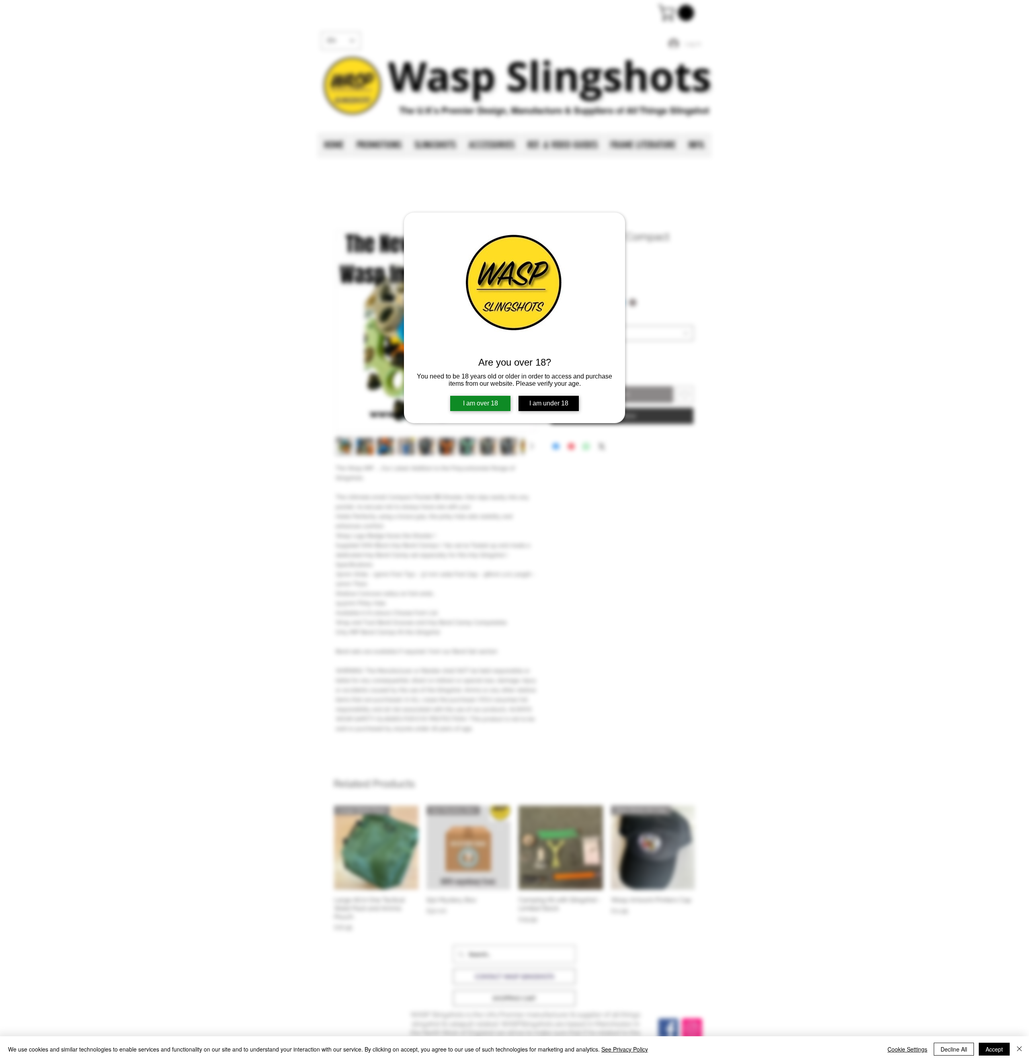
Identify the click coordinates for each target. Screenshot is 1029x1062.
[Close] (1019, 1049)
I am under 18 (548, 403)
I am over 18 (480, 403)
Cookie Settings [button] (907, 1049)
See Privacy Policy (624, 1049)
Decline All (954, 1049)
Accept (994, 1049)
